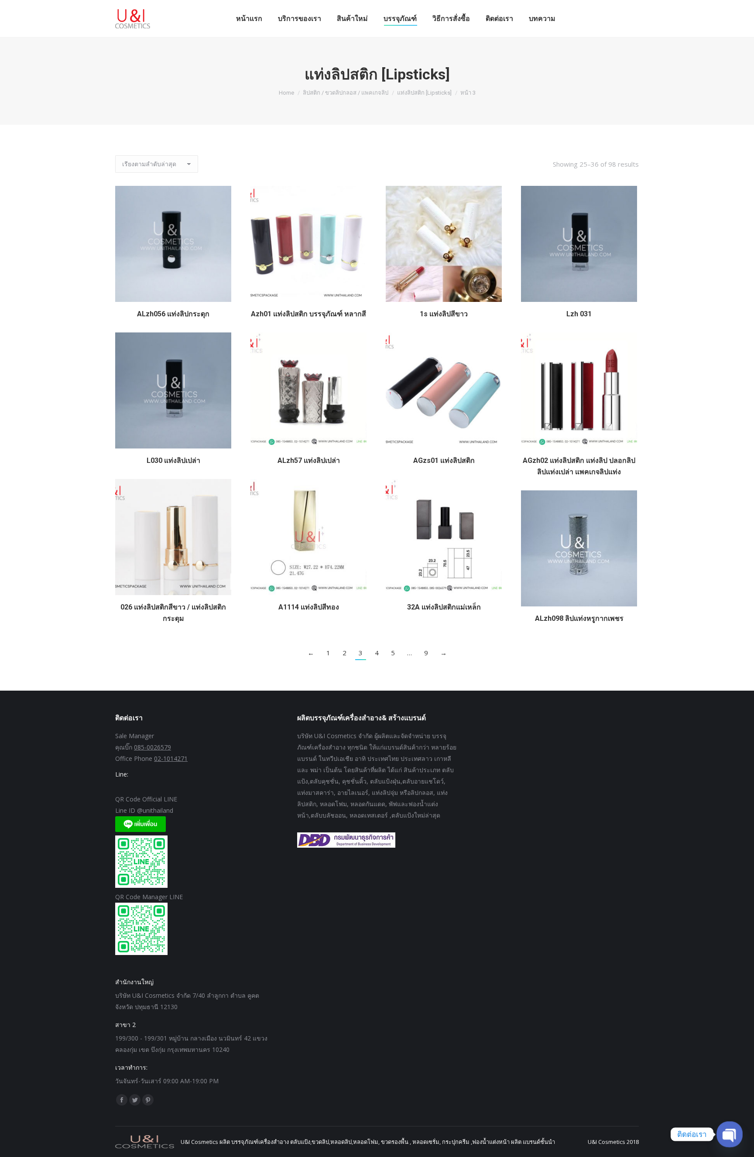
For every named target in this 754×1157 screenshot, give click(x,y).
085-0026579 (152, 747)
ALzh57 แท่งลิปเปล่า (309, 460)
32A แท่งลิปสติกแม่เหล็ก (444, 607)
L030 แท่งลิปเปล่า (173, 460)
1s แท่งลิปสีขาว (444, 314)
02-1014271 (171, 758)
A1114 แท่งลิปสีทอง (308, 607)
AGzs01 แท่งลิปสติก (444, 460)
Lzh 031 (579, 314)
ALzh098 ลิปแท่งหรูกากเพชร (579, 618)
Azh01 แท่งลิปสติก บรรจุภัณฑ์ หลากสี (308, 314)
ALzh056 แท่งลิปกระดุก (173, 314)
